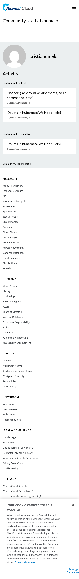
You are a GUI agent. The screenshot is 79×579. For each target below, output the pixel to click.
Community (14, 20)
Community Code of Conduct (17, 163)
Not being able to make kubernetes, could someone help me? (36, 95)
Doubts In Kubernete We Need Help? (34, 113)
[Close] (73, 505)
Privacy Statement (25, 562)
